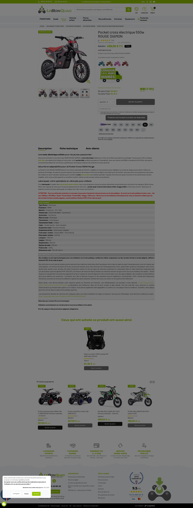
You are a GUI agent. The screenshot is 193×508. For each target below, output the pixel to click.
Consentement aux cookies (4, 504)
